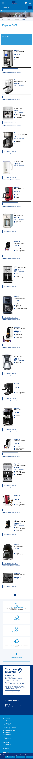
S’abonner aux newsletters (13, 710)
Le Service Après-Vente (7, 724)
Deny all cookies (21, 757)
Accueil (3, 19)
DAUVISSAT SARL (7, 11)
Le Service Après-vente (16, 632)
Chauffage (5, 740)
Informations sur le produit (10, 70)
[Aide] (26, 2)
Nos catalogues (6, 748)
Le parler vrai (5, 726)
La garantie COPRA (16, 619)
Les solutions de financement (8, 729)
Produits (8, 19)
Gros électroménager (7, 734)
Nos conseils (5, 745)
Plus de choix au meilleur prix (16, 607)
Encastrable (5, 736)
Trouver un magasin (7, 744)
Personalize (29, 757)
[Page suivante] (18, 595)
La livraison (5, 722)
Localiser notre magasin (12, 692)
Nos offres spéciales (6, 747)
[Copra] (14, 2)
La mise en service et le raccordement (10, 727)
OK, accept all (10, 757)
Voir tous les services (16, 657)
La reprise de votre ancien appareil (17, 644)
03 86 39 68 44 (14, 680)
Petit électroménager (16, 19)
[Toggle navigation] (3, 3)
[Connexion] (30, 2)
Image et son (5, 737)
